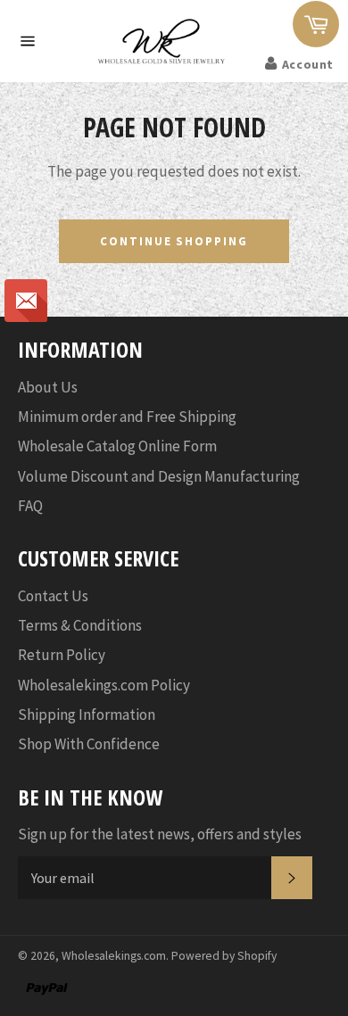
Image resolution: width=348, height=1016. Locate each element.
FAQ (30, 506)
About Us (48, 387)
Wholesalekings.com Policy (104, 685)
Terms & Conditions (80, 625)
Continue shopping (174, 241)
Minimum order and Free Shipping (127, 416)
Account (308, 64)
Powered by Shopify (224, 955)
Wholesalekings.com (114, 955)
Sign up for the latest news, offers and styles (160, 834)
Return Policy (61, 655)
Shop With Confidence (89, 744)
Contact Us (53, 596)
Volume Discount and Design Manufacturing (159, 476)
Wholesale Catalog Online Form (117, 446)
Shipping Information (86, 714)
